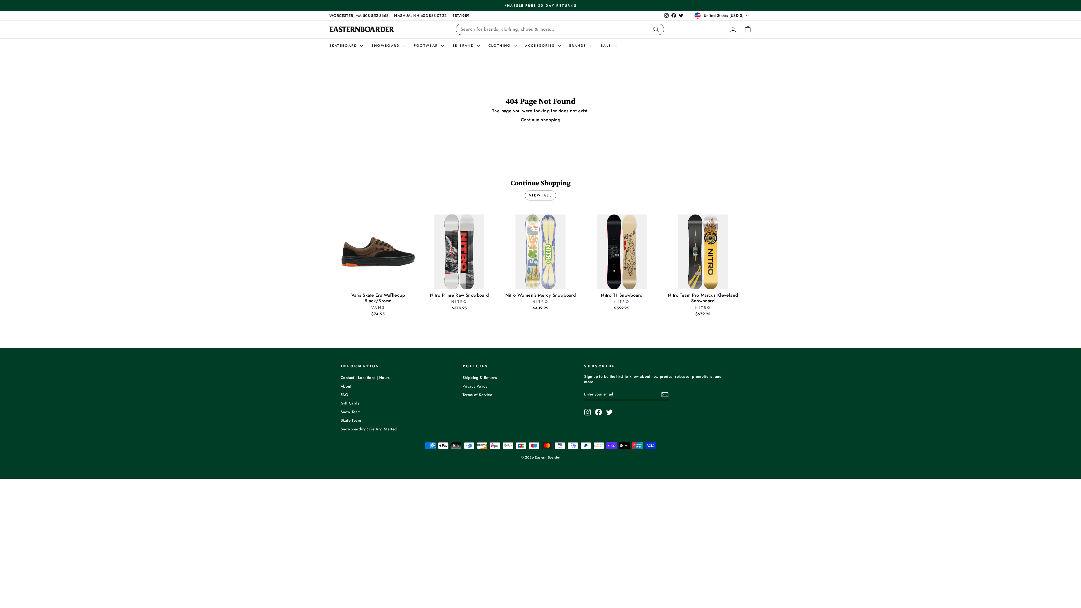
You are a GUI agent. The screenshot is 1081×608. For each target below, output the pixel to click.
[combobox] (560, 29)
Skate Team (351, 420)
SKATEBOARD (344, 45)
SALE (607, 45)
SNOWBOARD (386, 45)
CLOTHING (500, 45)
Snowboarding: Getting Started (369, 429)
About (346, 386)
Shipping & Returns (480, 377)
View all (540, 195)
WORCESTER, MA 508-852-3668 (358, 15)
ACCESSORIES (541, 45)
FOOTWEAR (427, 45)
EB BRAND (464, 45)
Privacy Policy (475, 386)
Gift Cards (350, 403)
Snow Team (351, 412)
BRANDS (578, 45)
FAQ (344, 394)
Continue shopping (540, 120)
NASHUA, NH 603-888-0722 (420, 15)
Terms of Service (477, 394)
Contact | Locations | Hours (365, 377)
